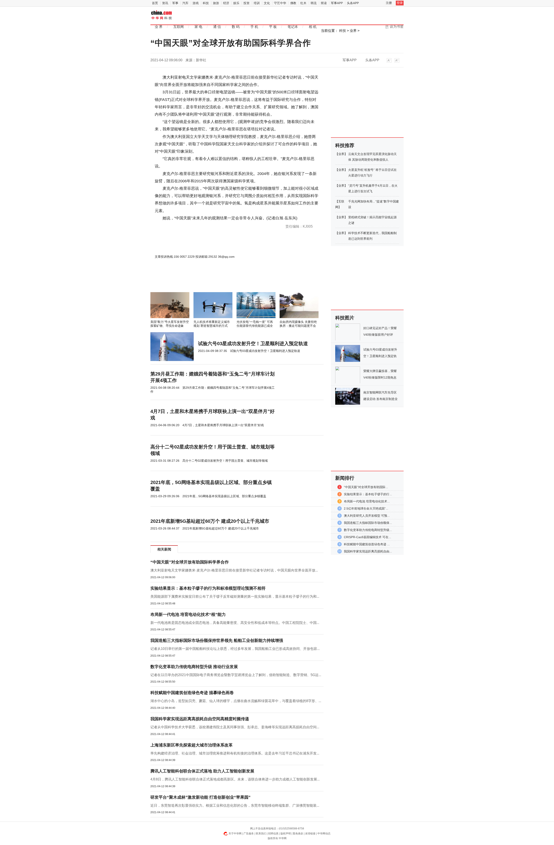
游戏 (196, 3)
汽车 (185, 3)
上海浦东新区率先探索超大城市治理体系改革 (191, 745)
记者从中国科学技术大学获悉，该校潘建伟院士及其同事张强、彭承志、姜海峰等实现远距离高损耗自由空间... (234, 727)
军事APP (337, 3)
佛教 (293, 3)
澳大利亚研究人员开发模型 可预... (367, 515)
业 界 (159, 27)
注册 (389, 3)
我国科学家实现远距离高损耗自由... (368, 551)
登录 (400, 3)
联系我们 (261, 833)
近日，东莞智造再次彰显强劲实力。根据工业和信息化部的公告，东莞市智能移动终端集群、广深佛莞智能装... (234, 805)
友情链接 (310, 833)
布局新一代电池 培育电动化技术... (367, 501)
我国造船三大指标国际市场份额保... (368, 522)
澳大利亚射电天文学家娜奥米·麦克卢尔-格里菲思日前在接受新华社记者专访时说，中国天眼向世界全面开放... (234, 570)
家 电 (198, 27)
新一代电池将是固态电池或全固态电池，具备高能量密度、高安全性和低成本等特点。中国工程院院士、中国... (234, 623)
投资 (246, 3)
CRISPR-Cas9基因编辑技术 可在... (367, 537)
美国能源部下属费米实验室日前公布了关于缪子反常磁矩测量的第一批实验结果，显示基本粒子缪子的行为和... (234, 596)
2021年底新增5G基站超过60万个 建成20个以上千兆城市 (209, 521)
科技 (206, 3)
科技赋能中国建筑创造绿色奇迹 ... (367, 544)
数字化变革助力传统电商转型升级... (368, 530)
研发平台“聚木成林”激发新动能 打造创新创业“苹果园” (200, 797)
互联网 (178, 27)
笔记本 (293, 27)
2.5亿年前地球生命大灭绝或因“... (366, 508)
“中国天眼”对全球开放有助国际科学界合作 (189, 562)
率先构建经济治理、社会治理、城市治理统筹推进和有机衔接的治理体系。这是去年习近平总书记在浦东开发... (234, 753)
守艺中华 (280, 3)
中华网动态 (323, 833)
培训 (257, 3)
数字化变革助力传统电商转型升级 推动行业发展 (194, 666)
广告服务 (248, 833)
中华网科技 (161, 15)
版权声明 (285, 833)
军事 (175, 3)
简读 (324, 3)
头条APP (353, 3)
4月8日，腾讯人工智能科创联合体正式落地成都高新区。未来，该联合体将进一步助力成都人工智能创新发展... (235, 779)
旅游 (216, 3)
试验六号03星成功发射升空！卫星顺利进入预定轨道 (253, 343)
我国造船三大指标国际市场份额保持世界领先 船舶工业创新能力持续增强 (216, 640)
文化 (267, 3)
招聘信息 (273, 833)
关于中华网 (235, 833)
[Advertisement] (224, 280)
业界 (353, 30)
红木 (303, 3)
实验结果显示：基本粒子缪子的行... (368, 494)
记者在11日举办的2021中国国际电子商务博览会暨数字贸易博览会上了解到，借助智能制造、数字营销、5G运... (235, 675)
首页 (155, 3)
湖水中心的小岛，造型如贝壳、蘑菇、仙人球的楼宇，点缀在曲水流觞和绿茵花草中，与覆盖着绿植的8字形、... (235, 701)
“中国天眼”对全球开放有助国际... (366, 487)
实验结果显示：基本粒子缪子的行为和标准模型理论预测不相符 (208, 588)
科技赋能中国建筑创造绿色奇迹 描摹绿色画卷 (192, 692)
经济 (226, 3)
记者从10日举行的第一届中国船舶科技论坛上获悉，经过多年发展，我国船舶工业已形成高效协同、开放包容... (235, 649)
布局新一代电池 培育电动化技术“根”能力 (188, 614)
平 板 (273, 27)
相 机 (313, 27)
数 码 (236, 27)
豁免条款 (298, 833)
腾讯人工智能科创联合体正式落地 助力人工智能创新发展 (202, 771)
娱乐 (236, 3)
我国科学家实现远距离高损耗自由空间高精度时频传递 (199, 719)
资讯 (165, 3)
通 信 (217, 27)
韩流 (314, 3)
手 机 (254, 27)
